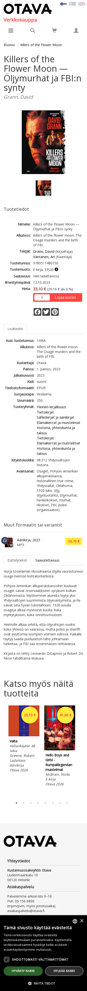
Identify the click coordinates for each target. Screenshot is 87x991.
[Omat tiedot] (76, 30)
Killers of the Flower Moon (41, 44)
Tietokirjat (45, 412)
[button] (43, 983)
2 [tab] (23, 803)
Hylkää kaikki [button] (64, 971)
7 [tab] (60, 803)
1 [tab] (16, 803)
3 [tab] (31, 803)
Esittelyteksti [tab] (17, 560)
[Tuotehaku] (32, 30)
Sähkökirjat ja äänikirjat (55, 417)
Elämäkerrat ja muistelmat (58, 422)
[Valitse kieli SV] (72, 3)
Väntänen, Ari (44, 256)
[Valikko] (11, 30)
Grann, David (43, 251)
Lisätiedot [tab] (15, 328)
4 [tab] (38, 803)
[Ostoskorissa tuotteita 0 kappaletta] (54, 31)
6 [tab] (52, 803)
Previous (2, 751)
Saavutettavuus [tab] (47, 560)
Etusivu (9, 44)
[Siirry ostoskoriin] (54, 30)
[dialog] (43, 953)
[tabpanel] (24, 739)
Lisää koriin (65, 297)
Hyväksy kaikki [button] (23, 971)
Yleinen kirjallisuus (51, 406)
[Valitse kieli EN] (82, 3)
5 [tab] (45, 803)
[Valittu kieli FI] (63, 3)
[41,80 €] (59, 749)
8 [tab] (67, 803)
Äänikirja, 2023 (28, 540)
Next (81, 751)
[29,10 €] (23, 735)
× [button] (81, 921)
